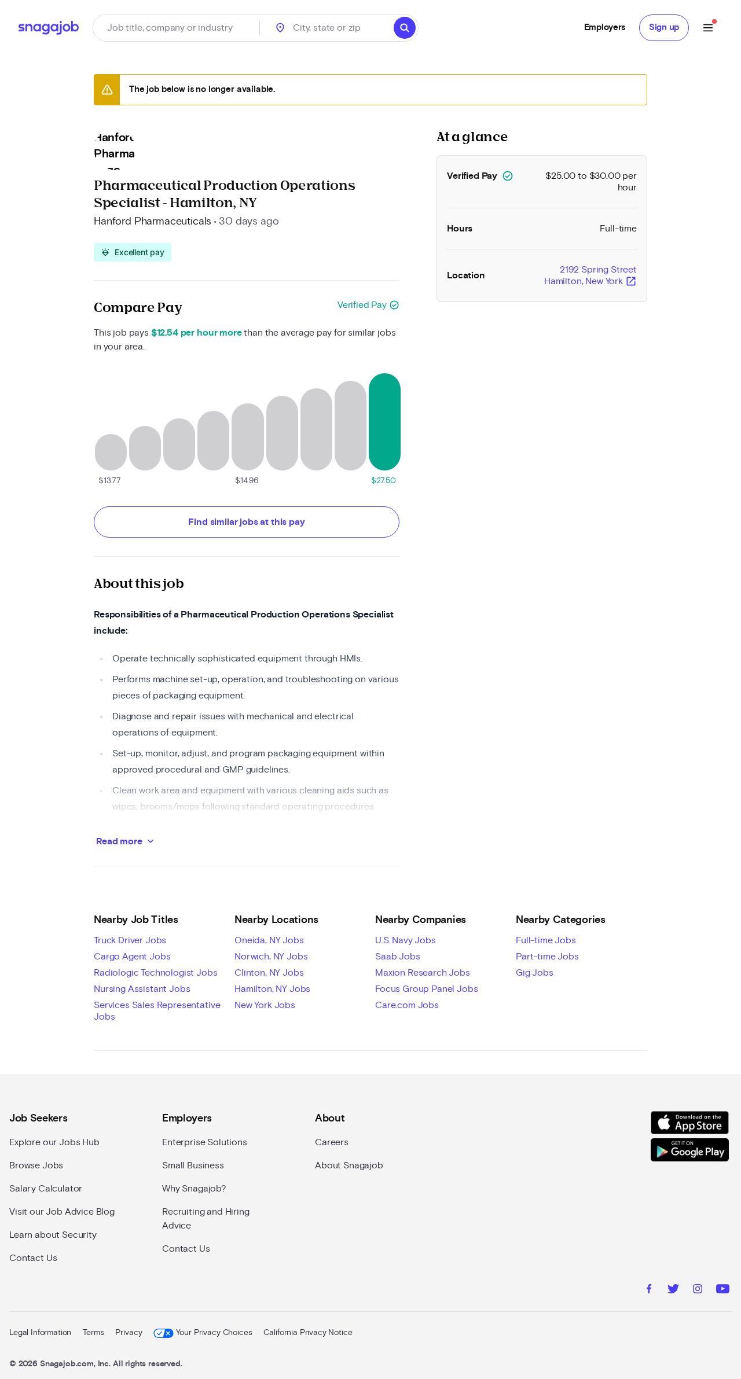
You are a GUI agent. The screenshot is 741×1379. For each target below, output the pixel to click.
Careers (332, 1142)
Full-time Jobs (546, 940)
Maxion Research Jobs (422, 972)
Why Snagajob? (194, 1188)
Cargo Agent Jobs (132, 956)
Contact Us (33, 1258)
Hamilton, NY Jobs (272, 989)
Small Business (193, 1165)
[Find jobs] (405, 28)
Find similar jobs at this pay (246, 522)
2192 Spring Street (590, 276)
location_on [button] (280, 28)
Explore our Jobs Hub (54, 1142)
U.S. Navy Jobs (405, 940)
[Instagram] (697, 1290)
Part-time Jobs (547, 956)
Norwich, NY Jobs (270, 956)
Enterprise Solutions (204, 1142)
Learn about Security (53, 1235)
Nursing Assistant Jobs (142, 989)
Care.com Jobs (407, 1005)
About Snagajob (349, 1165)
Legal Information (40, 1333)
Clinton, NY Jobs (268, 972)
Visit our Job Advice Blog (62, 1211)
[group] (132, 252)
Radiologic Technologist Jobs (156, 972)
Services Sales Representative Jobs (157, 1011)
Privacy (128, 1333)
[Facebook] (649, 1290)
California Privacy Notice (307, 1333)
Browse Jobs (36, 1165)
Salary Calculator (45, 1188)
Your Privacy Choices (214, 1333)
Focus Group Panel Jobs (426, 989)
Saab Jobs (397, 956)
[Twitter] (673, 1290)
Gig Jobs (534, 972)
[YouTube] (722, 1290)
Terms (93, 1333)
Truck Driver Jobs (130, 940)
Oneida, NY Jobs (269, 940)
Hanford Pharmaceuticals (152, 221)
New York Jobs (264, 1005)
